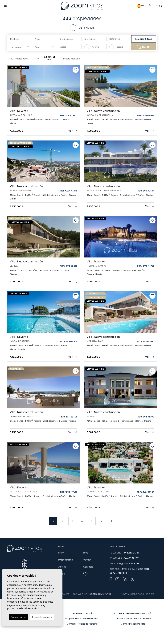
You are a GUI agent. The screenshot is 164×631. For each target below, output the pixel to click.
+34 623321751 (130, 552)
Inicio (61, 552)
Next (77, 88)
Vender (87, 559)
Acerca (62, 566)
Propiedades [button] (65, 559)
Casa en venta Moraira (82, 613)
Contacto (88, 566)
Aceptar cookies (18, 616)
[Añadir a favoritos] (76, 70)
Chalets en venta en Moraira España (133, 613)
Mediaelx (148, 593)
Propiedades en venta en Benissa (133, 618)
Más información (28, 608)
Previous (10, 88)
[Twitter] (132, 579)
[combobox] (19, 38)
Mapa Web (76, 593)
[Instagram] (117, 579)
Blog (85, 552)
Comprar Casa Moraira (133, 623)
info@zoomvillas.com (129, 563)
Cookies (64, 593)
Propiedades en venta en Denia (81, 618)
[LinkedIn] (125, 579)
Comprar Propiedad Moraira (82, 623)
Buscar (146, 46)
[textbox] (18, 39)
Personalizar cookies (42, 616)
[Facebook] (111, 579)
